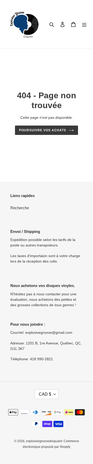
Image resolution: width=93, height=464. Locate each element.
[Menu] (84, 24)
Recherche (19, 208)
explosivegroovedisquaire (44, 441)
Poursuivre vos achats (42, 130)
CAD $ (45, 394)
